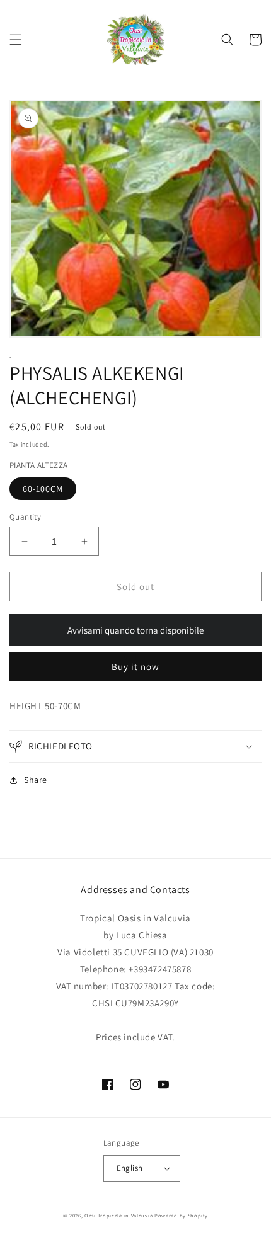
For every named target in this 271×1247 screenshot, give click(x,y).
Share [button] (35, 779)
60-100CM (43, 488)
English (130, 1168)
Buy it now (135, 667)
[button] (16, 40)
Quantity (25, 516)
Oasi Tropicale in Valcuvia (118, 1215)
